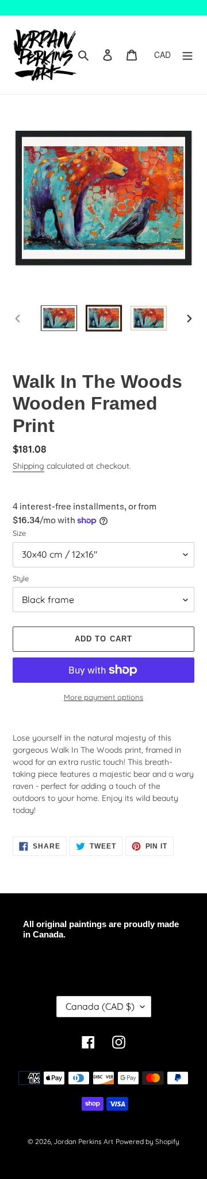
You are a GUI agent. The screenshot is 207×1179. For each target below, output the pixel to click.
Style (21, 578)
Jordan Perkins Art (83, 1141)
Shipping (28, 466)
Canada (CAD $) (100, 1006)
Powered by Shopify (147, 1141)
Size (19, 533)
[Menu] (187, 54)
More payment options (103, 697)
